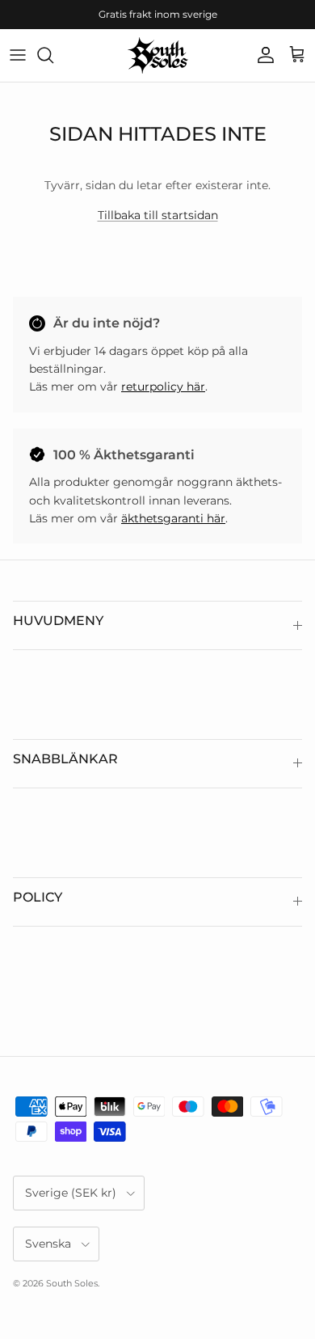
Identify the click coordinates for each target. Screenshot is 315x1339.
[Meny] (18, 55)
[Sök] (53, 55)
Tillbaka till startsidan (158, 215)
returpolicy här (163, 386)
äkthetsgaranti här (173, 518)
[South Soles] (158, 55)
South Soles (72, 1283)
